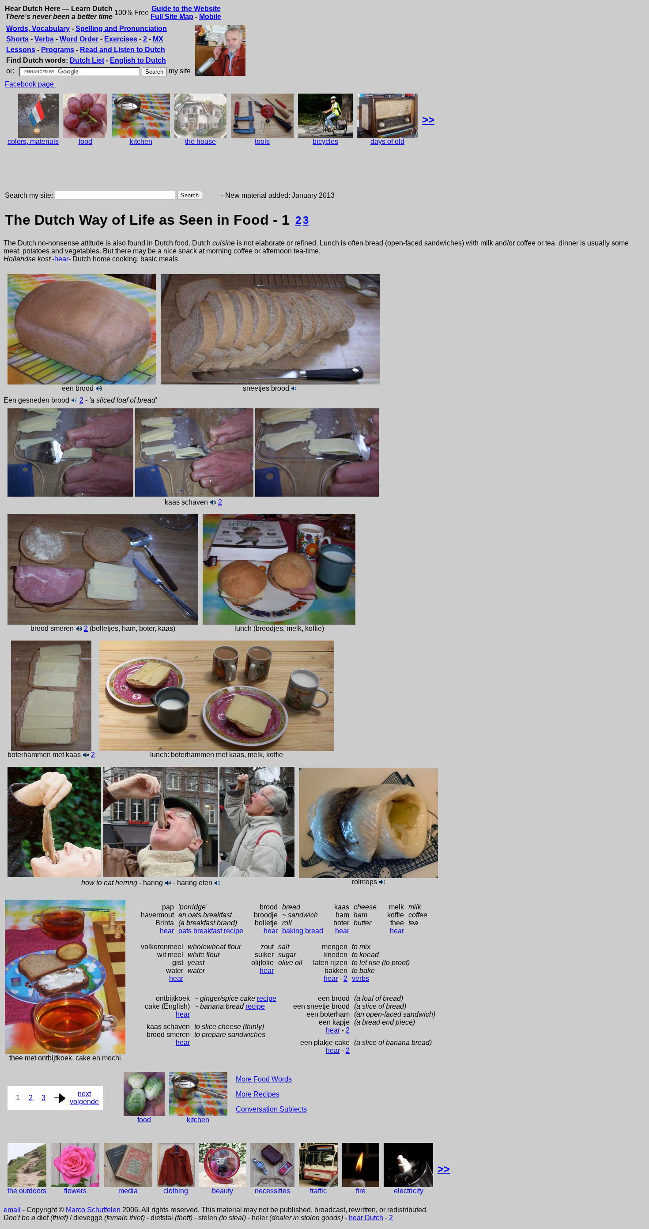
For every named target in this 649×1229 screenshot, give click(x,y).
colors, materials (33, 141)
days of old (387, 141)
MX (158, 39)
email (12, 1210)
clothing (175, 1191)
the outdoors (27, 1191)
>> (428, 119)
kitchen (141, 141)
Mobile (210, 16)
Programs (57, 49)
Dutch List (87, 60)
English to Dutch (138, 60)
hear (61, 259)
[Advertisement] (164, 169)
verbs (360, 978)
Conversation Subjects (271, 1109)
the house (200, 141)
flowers (75, 1191)
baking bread (302, 931)
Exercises (120, 39)
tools (262, 141)
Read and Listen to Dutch (122, 49)
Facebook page (30, 84)
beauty (222, 1191)
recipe (266, 998)
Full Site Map (172, 16)
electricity (408, 1191)
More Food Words (264, 1079)
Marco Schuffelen (93, 1210)
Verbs (44, 39)
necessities (272, 1191)
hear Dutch (366, 1217)
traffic (318, 1191)
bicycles (325, 141)
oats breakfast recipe (210, 931)
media (128, 1191)
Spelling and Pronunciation (121, 28)
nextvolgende (84, 1097)
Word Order (79, 39)
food (85, 141)
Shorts (17, 39)
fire (361, 1191)
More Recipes (257, 1094)
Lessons (20, 49)
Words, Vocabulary (38, 28)
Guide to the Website (186, 8)
